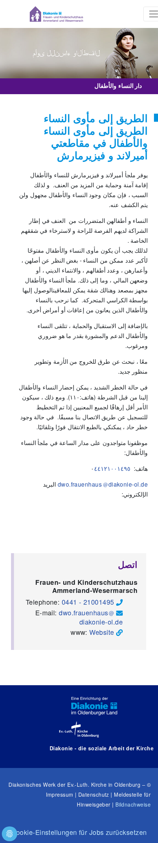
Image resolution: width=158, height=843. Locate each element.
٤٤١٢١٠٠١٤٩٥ (112, 468)
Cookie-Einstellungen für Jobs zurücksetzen (79, 832)
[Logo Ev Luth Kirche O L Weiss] (79, 729)
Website (101, 632)
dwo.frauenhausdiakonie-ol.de (91, 617)
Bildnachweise (133, 804)
